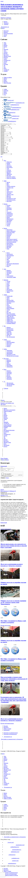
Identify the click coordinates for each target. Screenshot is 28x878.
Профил (6, 458)
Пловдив (6, 90)
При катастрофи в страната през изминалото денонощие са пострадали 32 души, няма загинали (14, 678)
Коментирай (4, 466)
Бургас (5, 93)
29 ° (2, 156)
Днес (5, 412)
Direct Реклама (7, 82)
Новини (6, 24)
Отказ (4, 404)
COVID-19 (6, 69)
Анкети (5, 52)
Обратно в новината (6, 17)
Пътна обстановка (8, 33)
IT (4, 420)
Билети (5, 81)
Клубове (6, 64)
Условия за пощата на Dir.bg (11, 875)
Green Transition (7, 424)
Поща (5, 80)
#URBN (6, 71)
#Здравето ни (7, 60)
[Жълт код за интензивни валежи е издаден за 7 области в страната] (10, 560)
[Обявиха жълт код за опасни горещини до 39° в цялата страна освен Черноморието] (10, 596)
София (5, 89)
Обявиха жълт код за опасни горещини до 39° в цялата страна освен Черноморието (13, 602)
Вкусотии (6, 54)
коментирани (7, 529)
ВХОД (2, 489)
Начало (5, 21)
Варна (5, 92)
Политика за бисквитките (10, 734)
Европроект (7, 730)
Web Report (6, 445)
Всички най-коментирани (7, 723)
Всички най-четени (6, 625)
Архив (5, 34)
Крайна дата (11, 403)
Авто (5, 50)
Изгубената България (9, 430)
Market (5, 78)
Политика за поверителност (11, 732)
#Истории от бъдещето (9, 410)
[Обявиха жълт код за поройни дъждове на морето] (10, 578)
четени (2, 529)
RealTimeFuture (7, 426)
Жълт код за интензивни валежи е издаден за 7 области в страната (12, 565)
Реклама (6, 726)
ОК (1, 404)
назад (2, 1)
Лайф (5, 414)
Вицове (5, 53)
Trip (5, 67)
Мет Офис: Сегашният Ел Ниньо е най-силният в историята (13, 621)
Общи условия (7, 728)
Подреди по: (4, 492)
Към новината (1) (5, 491)
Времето (6, 23)
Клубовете (6, 431)
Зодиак (5, 61)
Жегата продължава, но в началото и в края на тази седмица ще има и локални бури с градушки (14, 545)
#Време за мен (7, 56)
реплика (3, 495)
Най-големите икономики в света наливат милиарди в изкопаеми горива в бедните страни (12, 7)
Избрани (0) (13, 491)
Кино (5, 63)
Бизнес (5, 416)
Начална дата (4, 403)
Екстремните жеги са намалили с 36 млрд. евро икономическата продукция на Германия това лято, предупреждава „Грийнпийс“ (13, 699)
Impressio (6, 422)
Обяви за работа (8, 77)
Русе (5, 94)
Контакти (6, 727)
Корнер (5, 415)
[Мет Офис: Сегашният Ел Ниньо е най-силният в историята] (10, 616)
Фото (5, 36)
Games (5, 59)
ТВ (4, 65)
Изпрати (3, 477)
